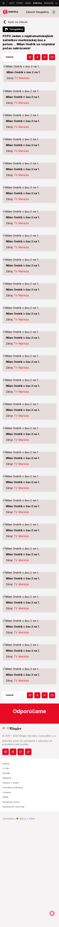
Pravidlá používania (13, 787)
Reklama (7, 778)
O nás (6, 768)
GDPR (5, 797)
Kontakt (6, 773)
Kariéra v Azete (11, 782)
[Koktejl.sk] (10, 12)
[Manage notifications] (52, 913)
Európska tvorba (11, 802)
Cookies (7, 792)
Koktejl (6, 763)
